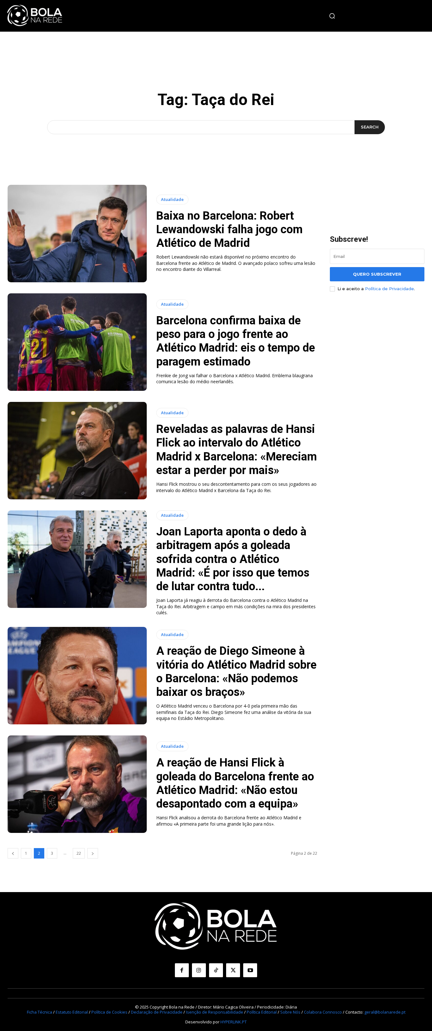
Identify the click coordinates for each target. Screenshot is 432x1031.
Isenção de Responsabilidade (214, 1012)
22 (79, 853)
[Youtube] (250, 970)
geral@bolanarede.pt (384, 1012)
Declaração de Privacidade (156, 1012)
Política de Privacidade (389, 288)
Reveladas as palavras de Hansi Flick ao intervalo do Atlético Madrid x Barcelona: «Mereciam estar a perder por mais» (236, 449)
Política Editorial (262, 1012)
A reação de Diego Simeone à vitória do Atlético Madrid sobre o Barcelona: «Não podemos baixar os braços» (236, 671)
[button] (332, 15)
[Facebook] (182, 970)
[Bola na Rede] (34, 15)
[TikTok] (216, 970)
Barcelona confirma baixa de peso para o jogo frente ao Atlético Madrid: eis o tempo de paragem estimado (235, 341)
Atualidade (172, 199)
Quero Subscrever (377, 274)
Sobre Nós (290, 1012)
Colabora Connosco (323, 1012)
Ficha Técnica (39, 1012)
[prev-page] (13, 853)
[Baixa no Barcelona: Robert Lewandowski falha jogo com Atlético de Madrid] (77, 233)
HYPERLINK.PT (233, 1022)
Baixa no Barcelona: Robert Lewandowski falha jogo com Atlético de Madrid (229, 229)
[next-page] (92, 853)
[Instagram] (199, 970)
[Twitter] (233, 970)
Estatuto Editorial (72, 1012)
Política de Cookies (109, 1012)
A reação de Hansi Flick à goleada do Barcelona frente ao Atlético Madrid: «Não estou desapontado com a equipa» (235, 783)
